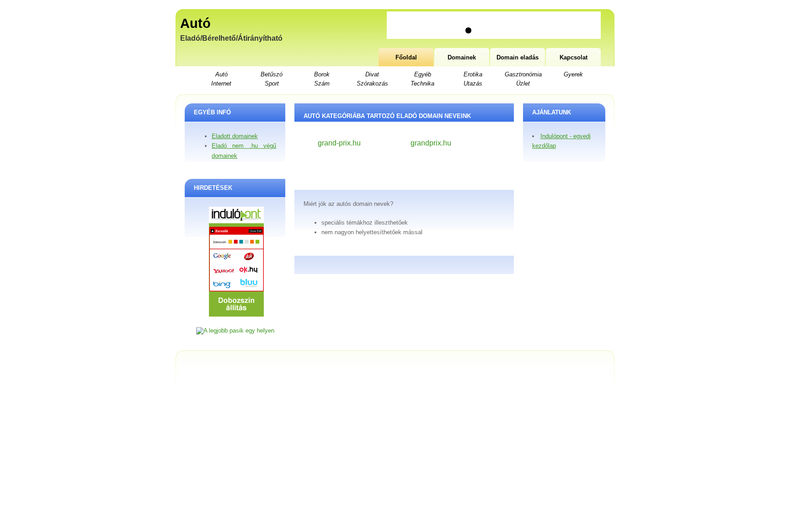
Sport (272, 83)
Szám (322, 83)
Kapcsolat (573, 57)
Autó (195, 23)
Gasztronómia (523, 74)
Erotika (473, 74)
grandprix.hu (431, 143)
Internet (221, 83)
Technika (422, 83)
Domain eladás (517, 57)
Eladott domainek (235, 136)
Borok (322, 74)
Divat (372, 74)
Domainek (462, 57)
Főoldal (406, 57)
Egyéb (422, 74)
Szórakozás (372, 83)
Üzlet (523, 83)
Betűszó (272, 74)
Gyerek (573, 74)
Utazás (473, 83)
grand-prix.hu (339, 143)
